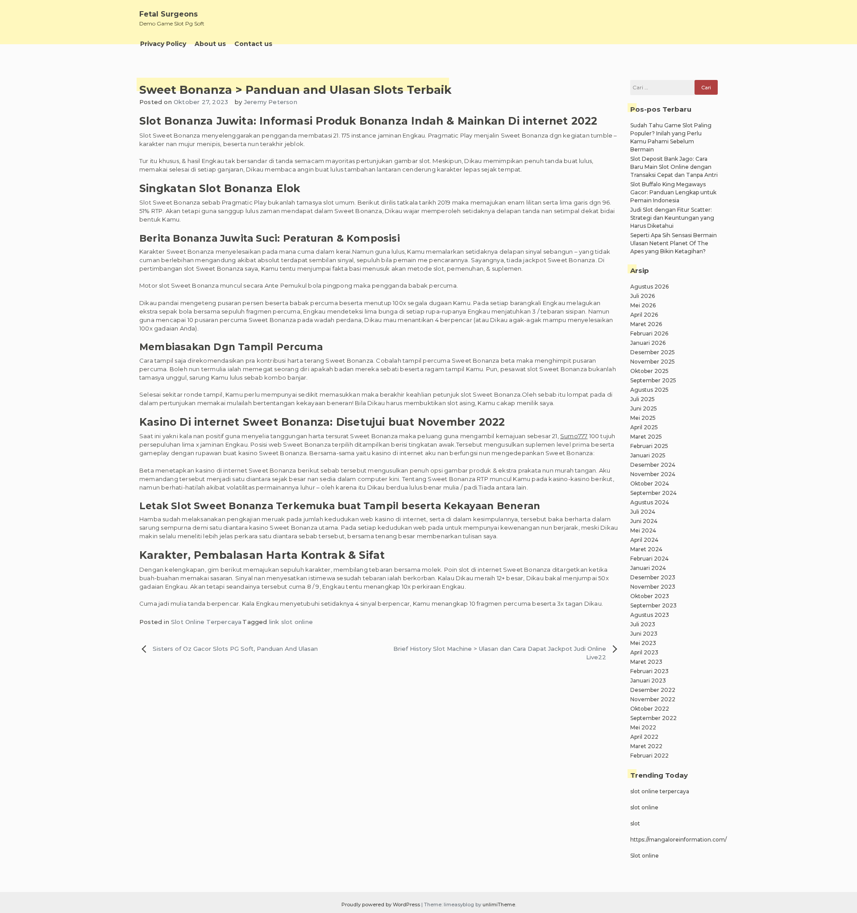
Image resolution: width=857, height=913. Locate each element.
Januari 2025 (648, 455)
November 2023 (652, 586)
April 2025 (644, 427)
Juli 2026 (642, 296)
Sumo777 (573, 436)
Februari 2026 (649, 333)
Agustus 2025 (649, 389)
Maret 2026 (646, 324)
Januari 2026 (648, 342)
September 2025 (653, 380)
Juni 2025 (643, 408)
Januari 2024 (648, 568)
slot (635, 823)
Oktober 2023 (649, 596)
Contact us (253, 44)
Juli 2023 (642, 624)
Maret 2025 (646, 436)
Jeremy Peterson (270, 101)
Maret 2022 (646, 746)
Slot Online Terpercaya (206, 621)
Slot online (644, 855)
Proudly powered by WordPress (381, 904)
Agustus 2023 (649, 614)
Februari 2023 (649, 671)
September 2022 (653, 718)
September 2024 (653, 493)
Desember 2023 (652, 577)
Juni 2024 (643, 521)
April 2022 (644, 736)
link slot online (291, 621)
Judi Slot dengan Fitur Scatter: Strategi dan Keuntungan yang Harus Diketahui (672, 217)
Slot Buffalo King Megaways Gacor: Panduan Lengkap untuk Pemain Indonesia (673, 192)
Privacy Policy (163, 44)
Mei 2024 (643, 530)
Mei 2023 (643, 643)
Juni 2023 (643, 633)
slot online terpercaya (659, 791)
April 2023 (644, 652)
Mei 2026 (643, 305)
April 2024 (644, 539)
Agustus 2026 (649, 286)
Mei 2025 (643, 418)
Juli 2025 (642, 399)
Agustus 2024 (649, 502)
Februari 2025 (649, 446)
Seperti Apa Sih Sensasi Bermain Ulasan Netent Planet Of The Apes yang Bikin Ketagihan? (673, 243)
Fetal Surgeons (168, 14)
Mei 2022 (643, 727)
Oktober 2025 (649, 371)
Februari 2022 (649, 755)
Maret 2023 (646, 661)
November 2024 (652, 474)
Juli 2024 (642, 511)
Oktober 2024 (649, 483)
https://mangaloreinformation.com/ (678, 839)
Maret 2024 (646, 549)
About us (210, 44)
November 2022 (652, 699)
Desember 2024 (652, 464)
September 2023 (653, 605)
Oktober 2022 (649, 708)
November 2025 (652, 361)
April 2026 (644, 314)
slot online (644, 807)
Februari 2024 (649, 558)
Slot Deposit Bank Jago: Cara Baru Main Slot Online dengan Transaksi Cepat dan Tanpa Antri (674, 166)
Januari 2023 (648, 680)
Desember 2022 (652, 690)
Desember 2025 (652, 352)
